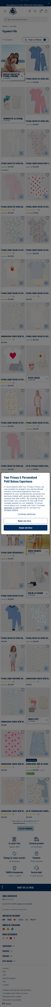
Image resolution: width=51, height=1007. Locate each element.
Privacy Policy (11, 510)
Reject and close (24, 521)
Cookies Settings (27, 514)
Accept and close (25, 527)
